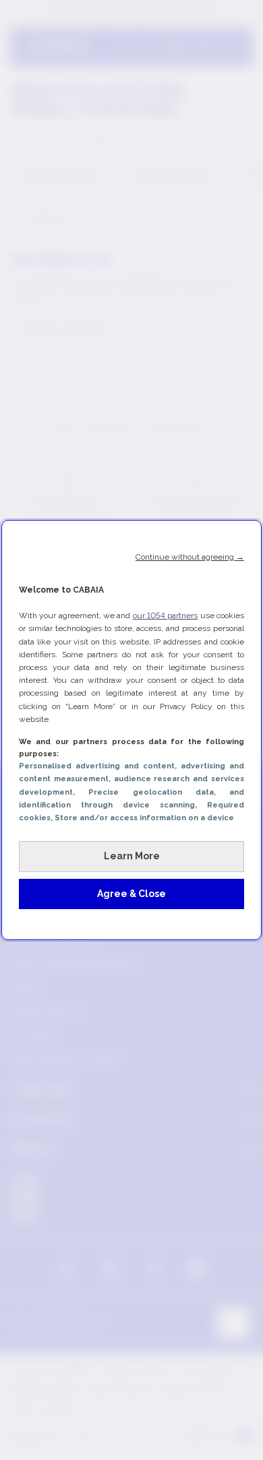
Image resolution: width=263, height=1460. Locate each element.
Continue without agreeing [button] (190, 557)
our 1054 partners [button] (165, 615)
